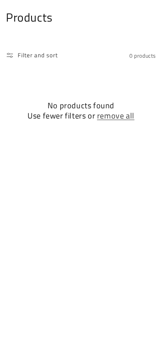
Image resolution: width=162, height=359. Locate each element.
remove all (115, 116)
